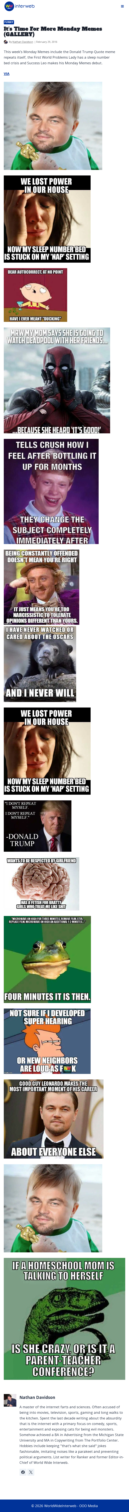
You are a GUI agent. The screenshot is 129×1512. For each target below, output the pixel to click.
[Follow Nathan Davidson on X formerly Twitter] (30, 1472)
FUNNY (8, 22)
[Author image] (6, 42)
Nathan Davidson (22, 42)
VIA (6, 73)
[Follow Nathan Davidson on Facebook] (23, 1472)
